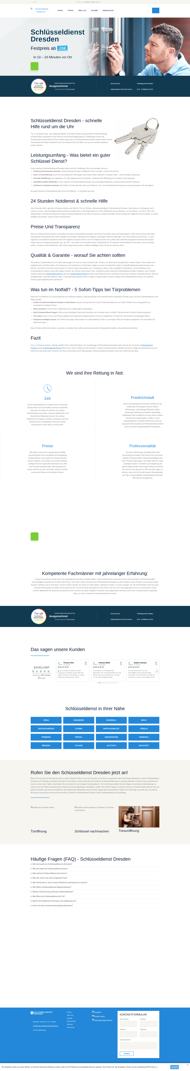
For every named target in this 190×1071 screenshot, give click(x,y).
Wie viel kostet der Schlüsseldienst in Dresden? (52, 864)
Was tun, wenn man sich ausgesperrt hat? (50, 878)
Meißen (46, 745)
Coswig (78, 729)
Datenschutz (108, 10)
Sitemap (70, 1024)
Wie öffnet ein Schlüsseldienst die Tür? (49, 896)
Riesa (144, 720)
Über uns (82, 10)
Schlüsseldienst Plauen (52, 348)
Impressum (71, 1027)
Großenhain (111, 737)
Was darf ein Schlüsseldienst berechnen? (50, 873)
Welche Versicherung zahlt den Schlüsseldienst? (53, 892)
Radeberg (79, 720)
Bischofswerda (46, 729)
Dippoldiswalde (111, 729)
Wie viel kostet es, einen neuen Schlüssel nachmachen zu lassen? (60, 882)
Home (60, 10)
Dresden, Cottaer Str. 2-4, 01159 (44, 1022)
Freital (78, 737)
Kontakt (94, 10)
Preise (70, 10)
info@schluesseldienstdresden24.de (45, 1026)
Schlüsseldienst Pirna (53, 274)
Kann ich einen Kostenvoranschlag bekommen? (53, 905)
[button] (58, 671)
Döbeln (144, 729)
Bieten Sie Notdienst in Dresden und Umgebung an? (54, 901)
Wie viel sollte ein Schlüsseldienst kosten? (50, 869)
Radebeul (111, 720)
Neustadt (144, 745)
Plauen (78, 745)
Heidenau (144, 737)
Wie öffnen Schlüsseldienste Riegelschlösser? (52, 887)
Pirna (46, 720)
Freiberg (46, 737)
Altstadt (111, 745)
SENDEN (127, 1054)
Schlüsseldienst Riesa (78, 274)
